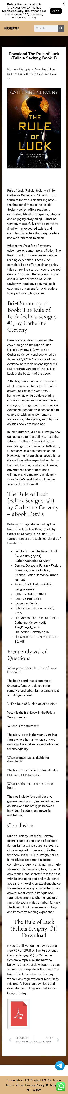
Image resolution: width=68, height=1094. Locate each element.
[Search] (61, 28)
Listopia (25, 69)
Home (11, 69)
